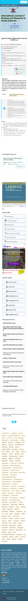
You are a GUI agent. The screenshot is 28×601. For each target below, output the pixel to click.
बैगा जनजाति (23, 520)
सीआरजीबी (8, 539)
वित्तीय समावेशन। (5, 541)
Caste (12, 490)
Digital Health (4, 502)
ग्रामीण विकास (4, 442)
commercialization (5, 495)
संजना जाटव (20, 502)
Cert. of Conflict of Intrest (13, 233)
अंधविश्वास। (20, 523)
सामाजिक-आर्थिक (12, 527)
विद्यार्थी (22, 453)
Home (4, 591)
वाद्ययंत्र (6, 513)
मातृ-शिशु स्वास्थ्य (19, 534)
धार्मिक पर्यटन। (23, 451)
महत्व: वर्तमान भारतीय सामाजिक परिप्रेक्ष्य (8, 534)
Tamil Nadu (4, 493)
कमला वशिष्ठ (13, 44)
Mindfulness (4, 435)
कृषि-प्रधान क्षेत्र (4, 506)
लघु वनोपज (17, 536)
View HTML (21, 69)
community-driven (14, 495)
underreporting (5, 465)
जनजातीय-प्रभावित (12, 525)
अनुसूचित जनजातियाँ (19, 529)
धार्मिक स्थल (22, 449)
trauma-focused (13, 463)
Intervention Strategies (6, 467)
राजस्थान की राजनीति (14, 504)
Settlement (4, 520)
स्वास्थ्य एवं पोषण (4, 523)
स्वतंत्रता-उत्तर (10, 444)
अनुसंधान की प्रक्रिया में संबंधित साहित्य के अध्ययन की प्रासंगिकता (14, 39)
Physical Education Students (14, 435)
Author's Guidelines (11, 220)
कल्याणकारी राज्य (18, 458)
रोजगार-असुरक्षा (11, 529)
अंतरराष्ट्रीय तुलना (15, 449)
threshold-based (13, 474)
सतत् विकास (11, 536)
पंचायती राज (17, 447)
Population (17, 518)
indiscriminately (16, 516)
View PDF (20, 73)
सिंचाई (23, 442)
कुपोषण (10, 523)
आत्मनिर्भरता (20, 539)
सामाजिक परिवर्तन (5, 460)
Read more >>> (23, 206)
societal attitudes (5, 470)
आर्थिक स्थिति (4, 532)
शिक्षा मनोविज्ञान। (4, 456)
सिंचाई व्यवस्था (11, 506)
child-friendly (13, 486)
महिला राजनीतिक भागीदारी (19, 444)
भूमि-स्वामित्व (19, 525)
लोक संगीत (23, 513)
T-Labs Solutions (11, 599)
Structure (23, 518)
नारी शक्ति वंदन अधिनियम (6, 449)
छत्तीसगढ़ (10, 513)
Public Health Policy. (13, 502)
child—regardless (21, 486)
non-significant (14, 433)
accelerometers (5, 474)
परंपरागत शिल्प (4, 516)
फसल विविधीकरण (18, 442)
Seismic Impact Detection (7, 479)
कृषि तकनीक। (4, 444)
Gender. (23, 435)
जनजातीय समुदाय (5, 536)
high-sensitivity (22, 472)
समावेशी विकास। (18, 460)
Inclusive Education (6, 490)
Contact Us (14, 5)
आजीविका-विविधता (5, 527)
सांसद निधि (3, 509)
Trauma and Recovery (15, 470)
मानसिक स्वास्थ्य (4, 453)
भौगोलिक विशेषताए (19, 511)
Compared (11, 518)
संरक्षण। (9, 516)
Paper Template (10, 224)
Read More (20, 166)
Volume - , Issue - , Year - (16, 65)
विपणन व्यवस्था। (23, 536)
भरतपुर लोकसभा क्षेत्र (5, 504)
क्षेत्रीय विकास (21, 504)
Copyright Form (10, 229)
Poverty (3, 437)
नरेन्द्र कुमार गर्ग (18, 44)
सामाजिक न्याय (11, 458)
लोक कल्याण (21, 456)
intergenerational (5, 488)
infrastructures (19, 493)
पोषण (24, 534)
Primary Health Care (14, 497)
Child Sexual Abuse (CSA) (15, 465)
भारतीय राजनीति (4, 447)
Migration (17, 490)
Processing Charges (10, 237)
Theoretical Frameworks (18, 467)
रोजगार (13, 451)
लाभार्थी (3, 451)
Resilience (21, 433)
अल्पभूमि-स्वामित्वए (20, 527)
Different (10, 520)
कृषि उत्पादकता (10, 442)
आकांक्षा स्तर (11, 453)
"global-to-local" (5, 497)
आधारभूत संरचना (10, 509)
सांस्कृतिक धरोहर (17, 513)
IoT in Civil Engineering (18, 479)
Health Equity (4, 500)
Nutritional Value (5, 440)
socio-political (14, 483)
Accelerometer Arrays (6, 481)
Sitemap (4, 593)
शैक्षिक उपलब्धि (17, 453)
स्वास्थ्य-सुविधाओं (5, 525)
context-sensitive (5, 486)
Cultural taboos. (5, 472)
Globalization (22, 497)
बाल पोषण (14, 523)
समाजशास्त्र (11, 460)
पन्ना (24, 529)
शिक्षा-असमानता (4, 529)
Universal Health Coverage (14, 500)
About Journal (6, 5)
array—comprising (13, 472)
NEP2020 (23, 490)
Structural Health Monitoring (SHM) (9, 476)
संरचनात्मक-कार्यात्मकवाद (13, 456)
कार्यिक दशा (8, 451)
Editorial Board (19, 591)
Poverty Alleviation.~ (14, 440)
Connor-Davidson (5, 433)
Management (4, 518)
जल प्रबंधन (17, 506)
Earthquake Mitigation (17, 481)
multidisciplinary (5, 463)
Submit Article (9, 216)
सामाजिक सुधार (4, 458)
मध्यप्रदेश (9, 532)
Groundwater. (16, 520)
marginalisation (14, 488)
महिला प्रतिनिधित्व (5, 511)
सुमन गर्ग (8, 44)
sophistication (21, 463)
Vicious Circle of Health (18, 437)
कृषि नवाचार (22, 440)
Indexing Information (11, 241)
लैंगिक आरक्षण (11, 447)
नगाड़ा (25, 511)
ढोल (2, 513)
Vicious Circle (9, 437)
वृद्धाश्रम (14, 532)
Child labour (21, 488)
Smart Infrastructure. (6, 483)
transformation (11, 493)
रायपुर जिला (17, 451)
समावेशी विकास (12, 511)
